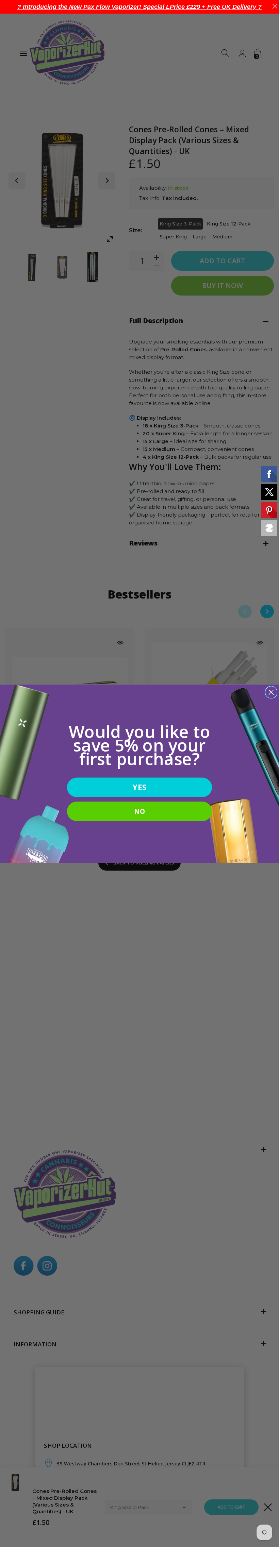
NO (139, 810)
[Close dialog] (271, 692)
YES (139, 787)
